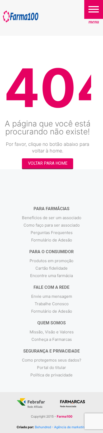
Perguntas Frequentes (52, 232)
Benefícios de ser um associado (51, 217)
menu (93, 21)
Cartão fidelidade (51, 268)
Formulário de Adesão (51, 240)
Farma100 (20, 17)
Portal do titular (51, 367)
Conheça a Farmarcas (51, 339)
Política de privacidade (51, 374)
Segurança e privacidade (51, 351)
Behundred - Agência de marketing (60, 427)
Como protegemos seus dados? (51, 360)
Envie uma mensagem (51, 296)
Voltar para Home (47, 163)
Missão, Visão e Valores (52, 331)
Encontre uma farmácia (51, 275)
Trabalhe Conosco (52, 303)
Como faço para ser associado (52, 225)
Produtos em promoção (51, 260)
